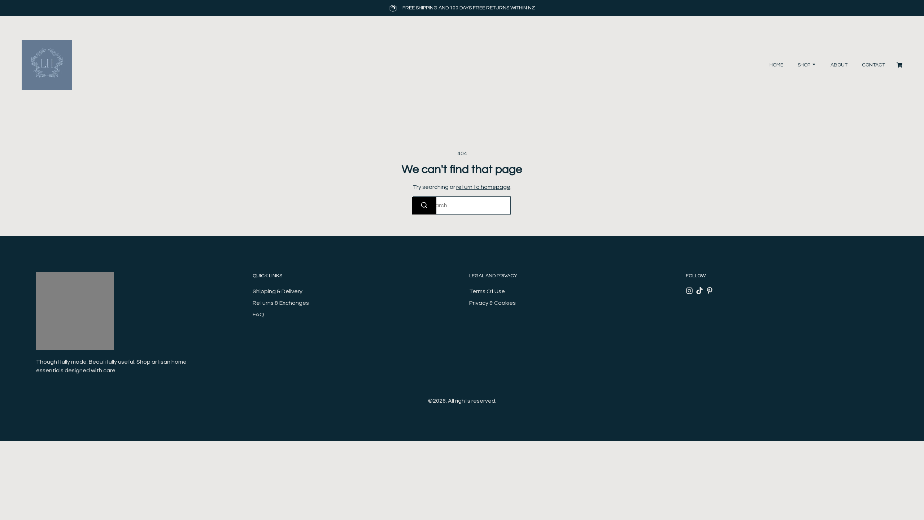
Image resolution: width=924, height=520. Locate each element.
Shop (804, 65)
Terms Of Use (487, 291)
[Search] (424, 205)
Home (776, 65)
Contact (873, 65)
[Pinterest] (709, 290)
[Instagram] (689, 290)
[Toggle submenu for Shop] (813, 65)
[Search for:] (462, 205)
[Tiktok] (699, 290)
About (839, 65)
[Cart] (899, 65)
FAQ (258, 314)
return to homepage (483, 187)
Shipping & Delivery (277, 291)
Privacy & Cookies (492, 303)
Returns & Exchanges (281, 303)
